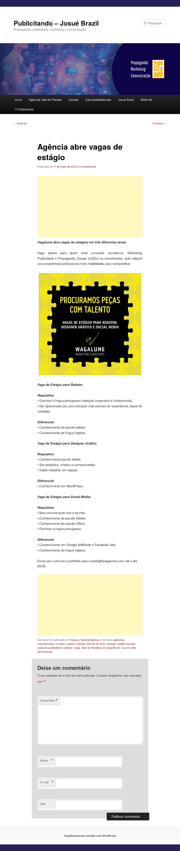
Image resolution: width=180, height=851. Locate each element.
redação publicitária (49, 648)
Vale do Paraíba (91, 648)
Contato (74, 100)
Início (18, 100)
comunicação (45, 644)
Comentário (49, 700)
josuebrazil (89, 166)
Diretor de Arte (96, 644)
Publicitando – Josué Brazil (56, 23)
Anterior (20, 123)
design (81, 644)
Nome (47, 760)
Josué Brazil (126, 100)
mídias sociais (126, 644)
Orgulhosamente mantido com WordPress (90, 836)
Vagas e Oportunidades (84, 640)
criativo (71, 644)
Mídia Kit (146, 100)
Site (42, 804)
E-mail (47, 782)
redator (68, 648)
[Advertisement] (89, 206)
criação (60, 644)
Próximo (159, 123)
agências (118, 640)
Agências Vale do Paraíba (45, 100)
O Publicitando (24, 109)
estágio (111, 644)
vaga (77, 648)
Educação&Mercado (98, 100)
